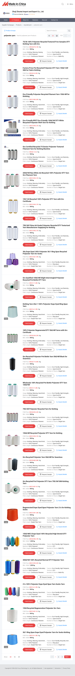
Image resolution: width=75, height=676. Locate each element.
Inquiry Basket (62, 61)
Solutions (35, 20)
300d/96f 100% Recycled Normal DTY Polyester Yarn (43, 560)
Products (16, 20)
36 (15, 657)
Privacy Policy (66, 668)
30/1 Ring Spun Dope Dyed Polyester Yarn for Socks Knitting (46, 632)
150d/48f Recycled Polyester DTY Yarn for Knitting (42, 433)
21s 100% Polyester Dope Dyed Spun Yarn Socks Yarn (44, 584)
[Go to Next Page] (69, 35)
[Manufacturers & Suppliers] (14, 4)
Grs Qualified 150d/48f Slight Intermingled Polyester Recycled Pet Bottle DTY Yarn (43, 279)
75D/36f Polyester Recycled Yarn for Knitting (40, 409)
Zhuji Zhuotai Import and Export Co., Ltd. (28, 12)
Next (66, 657)
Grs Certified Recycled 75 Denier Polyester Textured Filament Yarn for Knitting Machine (43, 148)
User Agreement (48, 668)
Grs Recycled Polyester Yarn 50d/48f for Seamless (42, 457)
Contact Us (54, 20)
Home (6, 20)
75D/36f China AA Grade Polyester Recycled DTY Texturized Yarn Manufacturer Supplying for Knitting (46, 226)
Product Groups (11, 30)
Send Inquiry (29, 61)
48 (19, 657)
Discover (44, 20)
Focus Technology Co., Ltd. (25, 668)
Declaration (58, 668)
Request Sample (47, 61)
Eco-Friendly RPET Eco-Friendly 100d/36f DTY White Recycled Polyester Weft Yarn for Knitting (43, 121)
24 (10, 657)
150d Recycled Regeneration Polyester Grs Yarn (41, 608)
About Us (26, 20)
